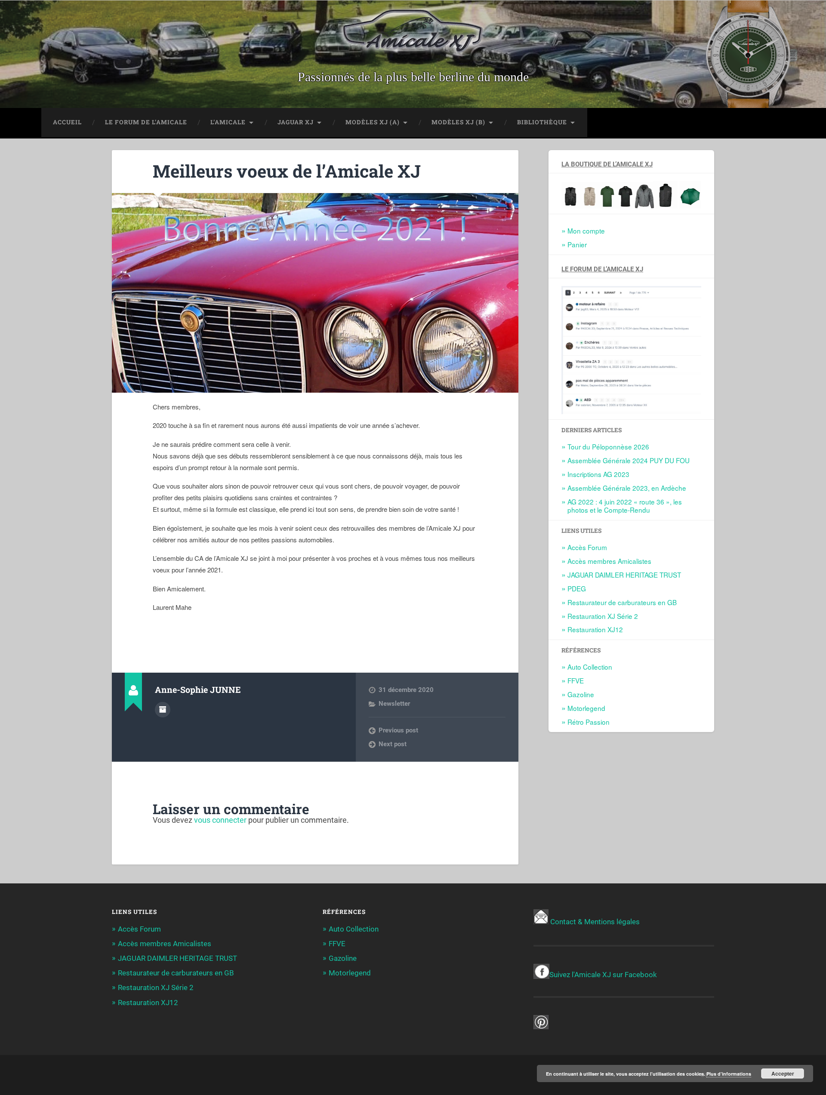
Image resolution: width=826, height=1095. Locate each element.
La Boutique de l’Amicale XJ (607, 164)
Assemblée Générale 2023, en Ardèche (626, 487)
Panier (577, 244)
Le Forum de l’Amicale (146, 122)
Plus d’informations (728, 1073)
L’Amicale (228, 122)
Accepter (782, 1073)
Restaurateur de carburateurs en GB (622, 602)
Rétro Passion (588, 721)
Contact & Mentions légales (595, 921)
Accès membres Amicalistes (609, 561)
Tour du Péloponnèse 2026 (608, 446)
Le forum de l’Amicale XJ (602, 269)
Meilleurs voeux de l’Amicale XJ (287, 171)
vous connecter (220, 819)
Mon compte (586, 230)
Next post (393, 744)
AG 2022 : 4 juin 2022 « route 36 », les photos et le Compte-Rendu (624, 506)
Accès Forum (587, 547)
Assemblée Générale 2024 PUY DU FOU (628, 460)
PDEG (576, 588)
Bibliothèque (542, 122)
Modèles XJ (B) (458, 122)
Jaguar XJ (295, 122)
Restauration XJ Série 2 (602, 616)
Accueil (67, 122)
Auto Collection (589, 666)
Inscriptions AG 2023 (598, 474)
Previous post (398, 730)
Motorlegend (586, 708)
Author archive (162, 709)
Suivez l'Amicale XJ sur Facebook (603, 974)
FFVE (575, 680)
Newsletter (394, 703)
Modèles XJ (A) (372, 122)
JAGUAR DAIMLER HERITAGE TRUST (624, 574)
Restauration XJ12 (595, 629)
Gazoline (580, 694)
